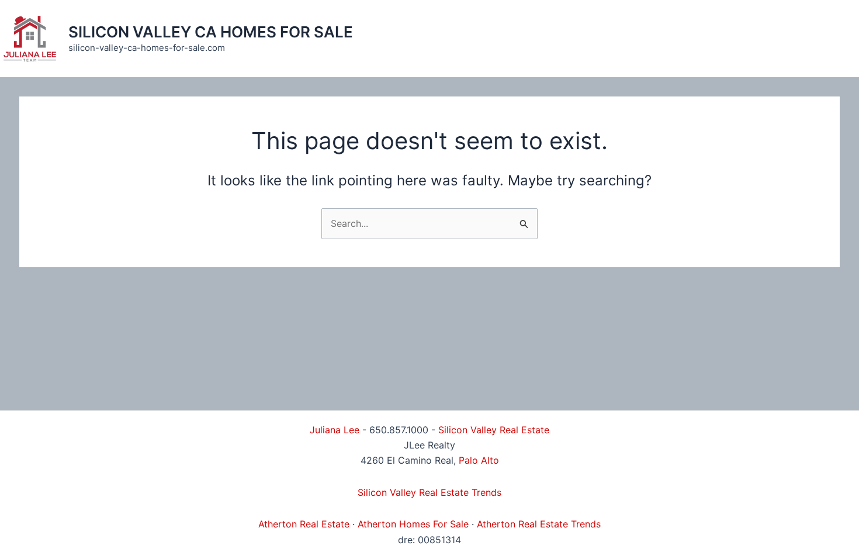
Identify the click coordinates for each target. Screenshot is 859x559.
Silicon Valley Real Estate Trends (429, 492)
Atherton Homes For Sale (413, 524)
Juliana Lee (334, 430)
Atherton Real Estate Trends (539, 524)
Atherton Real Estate (303, 524)
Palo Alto (479, 460)
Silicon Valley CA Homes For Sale (210, 32)
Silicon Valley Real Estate (493, 430)
